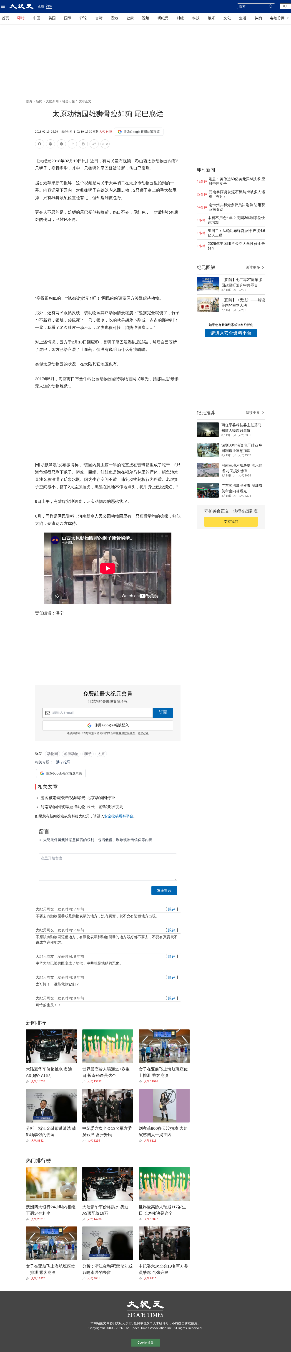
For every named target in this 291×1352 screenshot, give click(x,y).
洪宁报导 (63, 762)
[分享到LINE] (50, 144)
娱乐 (211, 18)
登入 (285, 6)
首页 (5, 18)
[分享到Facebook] (39, 144)
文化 (227, 18)
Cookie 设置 (145, 1342)
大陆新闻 (52, 101)
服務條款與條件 (125, 733)
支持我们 (231, 521)
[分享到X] (61, 144)
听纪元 (163, 18)
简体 (49, 6)
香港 (114, 18)
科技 (196, 18)
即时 (21, 18)
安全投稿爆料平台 (118, 816)
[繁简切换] (105, 144)
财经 (180, 18)
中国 (36, 18)
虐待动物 (71, 754)
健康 (130, 18)
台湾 (99, 18)
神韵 (258, 18)
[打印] (83, 144)
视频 (145, 18)
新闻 (39, 101)
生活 (242, 18)
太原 (101, 754)
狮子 (88, 754)
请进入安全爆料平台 (231, 333)
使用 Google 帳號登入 (111, 725)
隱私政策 (143, 733)
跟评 (171, 909)
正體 (41, 6)
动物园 (52, 754)
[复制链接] (72, 143)
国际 (67, 18)
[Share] (28, 1081)
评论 (83, 18)
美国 (52, 18)
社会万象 (68, 101)
